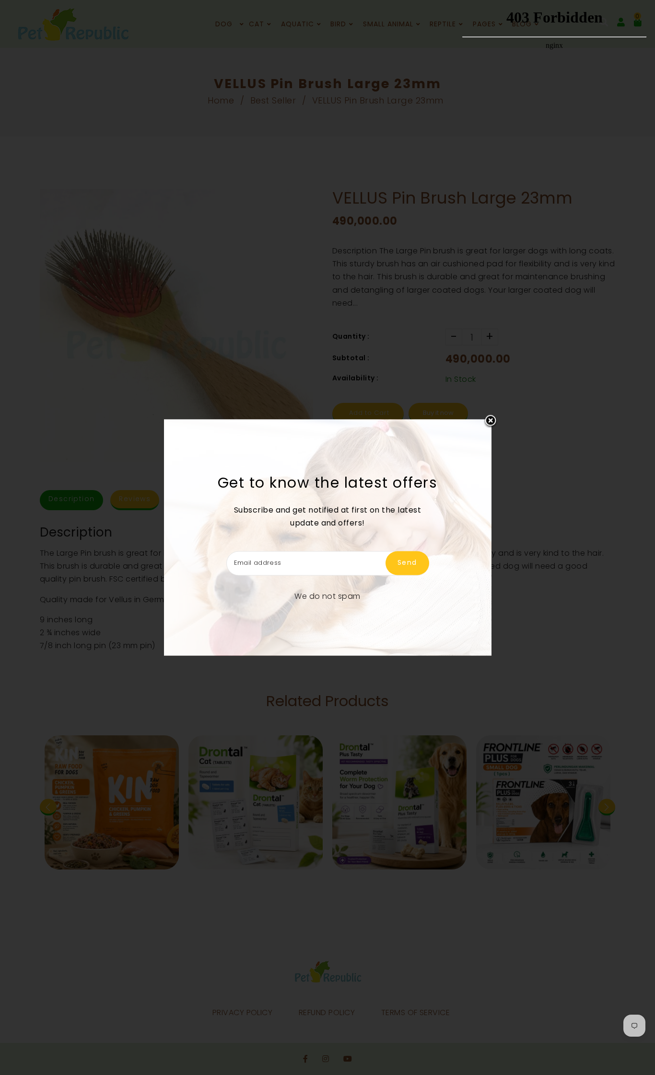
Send (407, 563)
